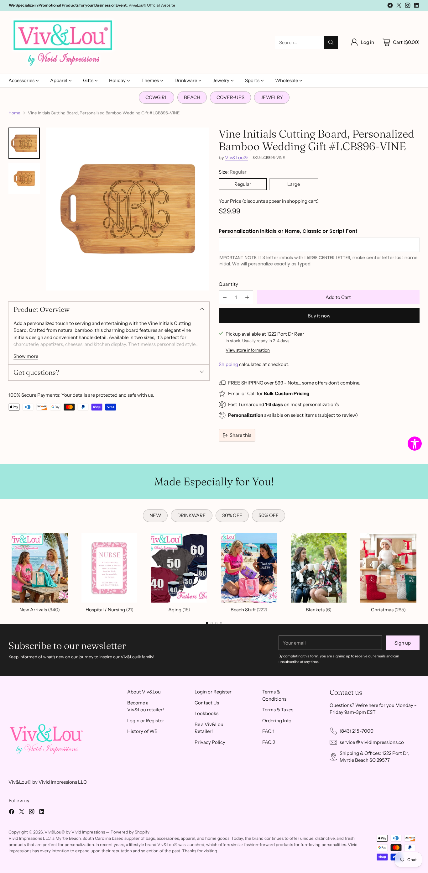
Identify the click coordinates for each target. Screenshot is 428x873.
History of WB (142, 731)
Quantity (228, 284)
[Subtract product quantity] (224, 297)
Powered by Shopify (130, 831)
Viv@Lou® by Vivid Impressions (74, 831)
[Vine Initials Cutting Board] (127, 209)
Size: (233, 172)
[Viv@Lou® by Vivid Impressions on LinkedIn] (416, 6)
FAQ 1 (268, 731)
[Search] (331, 42)
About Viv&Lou (144, 692)
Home (14, 112)
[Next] (418, 571)
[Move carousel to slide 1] (207, 623)
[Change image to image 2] (24, 178)
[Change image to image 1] (24, 143)
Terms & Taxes (277, 710)
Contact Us (207, 703)
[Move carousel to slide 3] (216, 623)
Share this (240, 435)
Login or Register (145, 721)
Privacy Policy (210, 742)
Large (293, 184)
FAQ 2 (268, 742)
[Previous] (10, 571)
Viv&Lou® (236, 157)
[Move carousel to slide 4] (221, 623)
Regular (242, 184)
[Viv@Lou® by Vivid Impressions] (63, 42)
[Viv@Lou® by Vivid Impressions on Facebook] (390, 6)
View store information (248, 350)
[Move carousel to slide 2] (212, 623)
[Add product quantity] (247, 297)
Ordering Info (276, 721)
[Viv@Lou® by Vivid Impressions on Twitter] (399, 6)
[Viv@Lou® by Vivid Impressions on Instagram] (408, 6)
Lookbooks (206, 713)
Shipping (228, 364)
